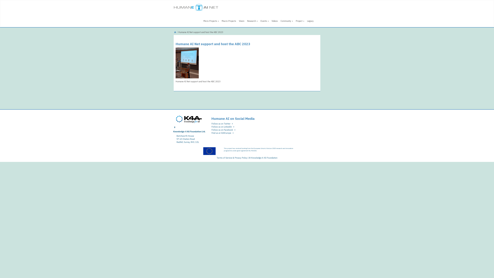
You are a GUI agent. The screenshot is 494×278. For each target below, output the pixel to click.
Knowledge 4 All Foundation (264, 158)
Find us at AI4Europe (221, 133)
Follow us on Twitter (221, 123)
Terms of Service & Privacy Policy (232, 158)
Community (286, 21)
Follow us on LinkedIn (221, 126)
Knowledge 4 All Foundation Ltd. (189, 131)
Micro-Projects (210, 21)
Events (264, 21)
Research (251, 21)
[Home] (175, 32)
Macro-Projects (229, 21)
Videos (275, 21)
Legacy (310, 21)
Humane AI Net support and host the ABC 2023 (213, 44)
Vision (241, 21)
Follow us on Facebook (222, 130)
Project (299, 21)
